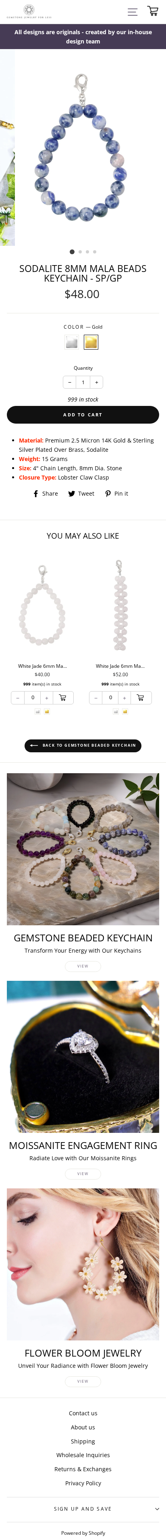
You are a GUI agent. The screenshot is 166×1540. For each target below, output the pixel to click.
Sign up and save (83, 1509)
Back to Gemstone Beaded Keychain (88, 745)
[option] (83, 36)
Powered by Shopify (83, 1533)
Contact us (83, 1413)
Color (83, 327)
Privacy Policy (83, 1483)
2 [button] (81, 252)
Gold (91, 342)
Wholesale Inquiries (83, 1455)
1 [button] (72, 251)
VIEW (83, 966)
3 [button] (88, 252)
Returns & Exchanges (83, 1469)
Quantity (83, 368)
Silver (71, 342)
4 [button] (95, 252)
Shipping (83, 1441)
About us (83, 1427)
